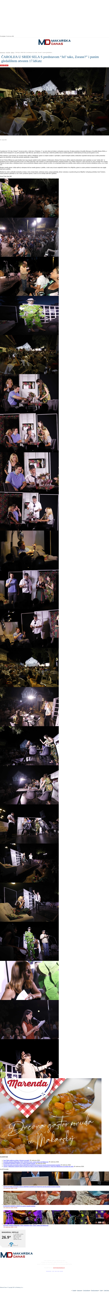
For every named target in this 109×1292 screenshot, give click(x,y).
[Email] (33, 144)
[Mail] (105, 36)
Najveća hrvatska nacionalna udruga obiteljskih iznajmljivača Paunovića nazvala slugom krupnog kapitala (31, 1165)
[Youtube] (106, 36)
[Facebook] (101, 36)
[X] (21, 144)
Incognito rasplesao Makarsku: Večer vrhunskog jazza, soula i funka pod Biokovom (25, 1162)
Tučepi (6, 65)
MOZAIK (8, 52)
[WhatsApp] (27, 144)
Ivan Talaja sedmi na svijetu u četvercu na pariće (16, 1160)
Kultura (12, 52)
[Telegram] (39, 144)
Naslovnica (2, 52)
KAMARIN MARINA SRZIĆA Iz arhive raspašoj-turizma (19, 1163)
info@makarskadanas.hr (59, 1267)
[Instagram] (103, 36)
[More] (46, 144)
